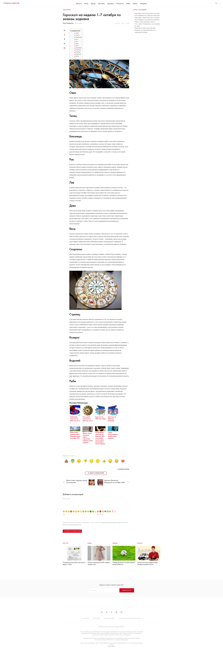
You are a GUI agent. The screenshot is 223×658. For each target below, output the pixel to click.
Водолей (78, 54)
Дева (77, 43)
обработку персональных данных (111, 522)
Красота (79, 4)
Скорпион (79, 48)
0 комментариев (123, 469)
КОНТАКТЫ (96, 618)
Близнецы (79, 37)
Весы (77, 45)
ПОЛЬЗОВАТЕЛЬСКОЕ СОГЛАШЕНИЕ (130, 618)
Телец (77, 35)
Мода (86, 4)
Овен (77, 33)
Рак (77, 39)
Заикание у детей (149, 22)
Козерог (78, 52)
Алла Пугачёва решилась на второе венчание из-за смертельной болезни (145, 30)
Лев (77, 41)
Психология (120, 4)
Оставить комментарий (96, 473)
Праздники (143, 4)
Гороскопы (101, 4)
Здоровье (110, 4)
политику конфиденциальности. (72, 524)
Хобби (128, 4)
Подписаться (126, 590)
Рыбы (77, 56)
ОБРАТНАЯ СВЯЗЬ (109, 618)
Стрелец (78, 50)
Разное (135, 4)
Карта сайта (111, 646)
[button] (64, 482)
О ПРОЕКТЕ (85, 618)
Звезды (93, 4)
